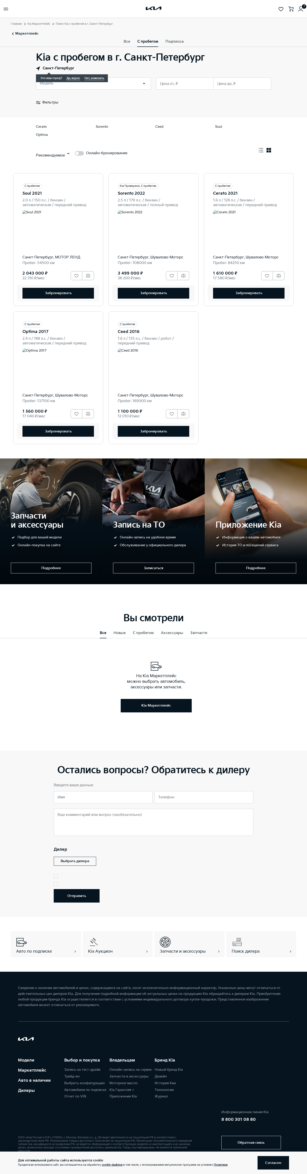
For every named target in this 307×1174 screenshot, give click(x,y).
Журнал (161, 1096)
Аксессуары (172, 633)
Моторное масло (123, 1083)
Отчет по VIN (75, 1096)
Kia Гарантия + (121, 1090)
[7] (300, 9)
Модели (26, 1060)
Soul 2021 (32, 193)
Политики (221, 1165)
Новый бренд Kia (169, 1070)
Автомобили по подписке (85, 1090)
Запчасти (198, 633)
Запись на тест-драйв (82, 1070)
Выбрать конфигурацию (84, 1083)
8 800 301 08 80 (238, 1119)
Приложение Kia (123, 1096)
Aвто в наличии (34, 1080)
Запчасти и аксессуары (129, 1076)
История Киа (165, 1083)
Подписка (174, 42)
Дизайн (161, 1076)
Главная (16, 24)
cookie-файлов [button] (112, 1165)
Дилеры (26, 1090)
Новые (119, 633)
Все (127, 42)
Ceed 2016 (129, 331)
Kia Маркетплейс (38, 24)
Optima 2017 (35, 331)
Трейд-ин (72, 1076)
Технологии (164, 1090)
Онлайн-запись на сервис (130, 1070)
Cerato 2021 (225, 193)
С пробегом (147, 42)
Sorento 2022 (131, 193)
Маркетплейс (32, 1070)
